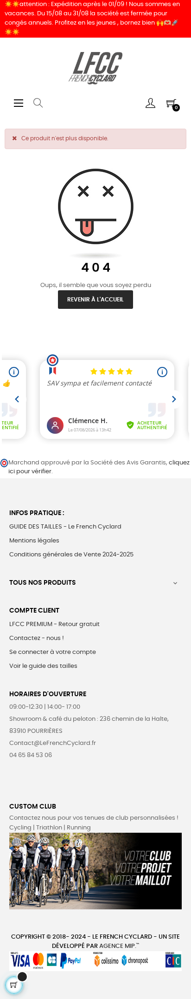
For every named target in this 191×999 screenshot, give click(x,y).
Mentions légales (34, 541)
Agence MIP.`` (119, 946)
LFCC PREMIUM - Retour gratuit (54, 624)
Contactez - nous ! (36, 638)
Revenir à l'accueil (95, 299)
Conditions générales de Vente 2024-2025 (71, 555)
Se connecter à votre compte (52, 652)
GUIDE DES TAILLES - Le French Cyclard (65, 527)
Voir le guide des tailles (43, 666)
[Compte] (150, 103)
